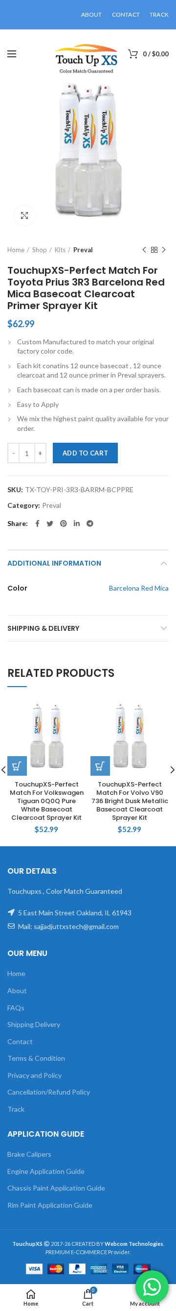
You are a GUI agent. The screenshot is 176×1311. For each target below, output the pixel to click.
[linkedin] (76, 523)
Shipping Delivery (33, 1024)
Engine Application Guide (46, 1171)
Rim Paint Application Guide (49, 1205)
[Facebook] (37, 523)
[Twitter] (50, 523)
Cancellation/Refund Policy (48, 1092)
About (17, 990)
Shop (39, 250)
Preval (83, 250)
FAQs (15, 1007)
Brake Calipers (29, 1154)
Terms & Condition (36, 1058)
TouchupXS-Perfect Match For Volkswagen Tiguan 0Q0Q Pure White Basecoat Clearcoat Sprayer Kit (47, 801)
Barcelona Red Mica (139, 588)
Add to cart (85, 453)
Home (15, 250)
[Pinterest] (63, 523)
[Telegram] (90, 523)
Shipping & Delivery (43, 628)
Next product (164, 250)
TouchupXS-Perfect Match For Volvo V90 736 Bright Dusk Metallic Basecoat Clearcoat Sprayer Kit (129, 801)
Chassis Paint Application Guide (56, 1188)
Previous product (144, 250)
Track (15, 1109)
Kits (60, 250)
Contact (20, 1041)
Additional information (54, 563)
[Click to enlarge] (24, 215)
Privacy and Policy (34, 1075)
